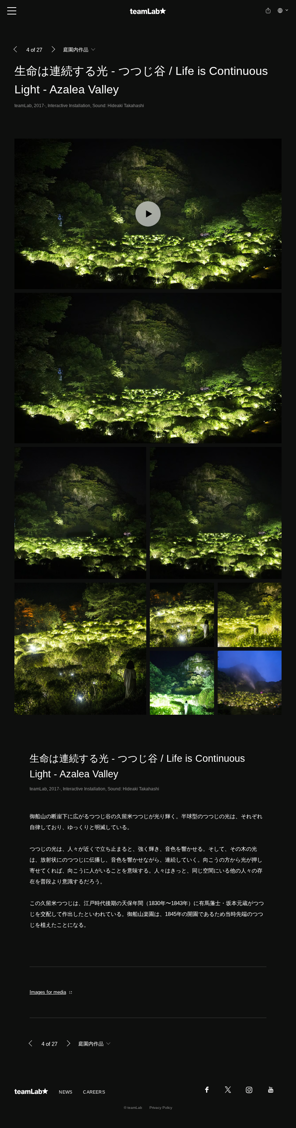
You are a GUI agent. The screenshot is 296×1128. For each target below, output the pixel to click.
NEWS (65, 1092)
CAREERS (94, 1092)
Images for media (48, 992)
